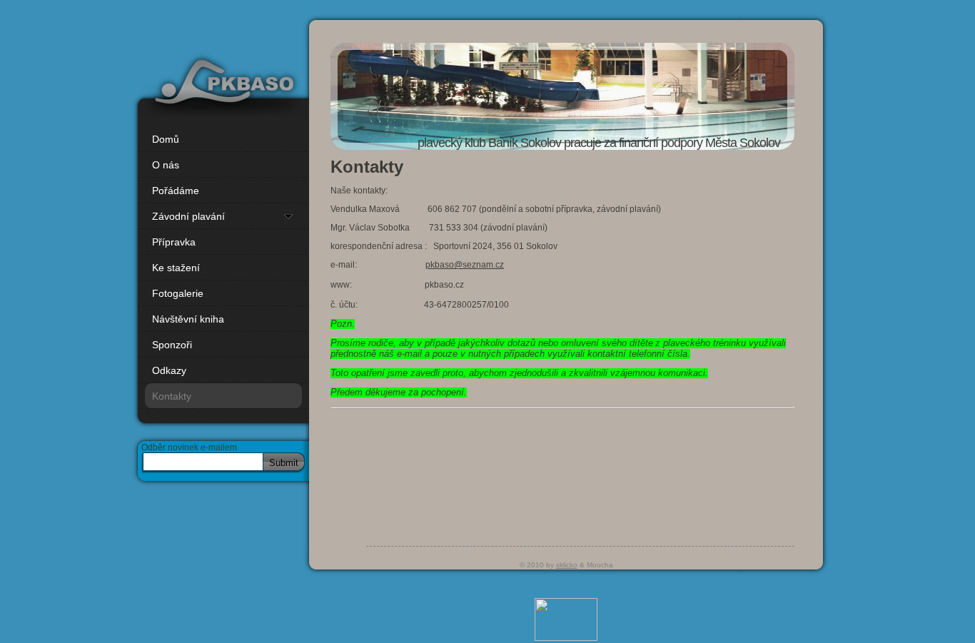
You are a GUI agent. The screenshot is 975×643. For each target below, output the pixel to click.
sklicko (566, 565)
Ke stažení (176, 267)
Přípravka (174, 242)
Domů (165, 139)
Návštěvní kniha (188, 319)
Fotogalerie (177, 293)
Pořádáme (175, 190)
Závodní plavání (188, 216)
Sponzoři (172, 344)
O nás (165, 165)
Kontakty (171, 396)
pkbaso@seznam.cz (464, 265)
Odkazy (169, 370)
